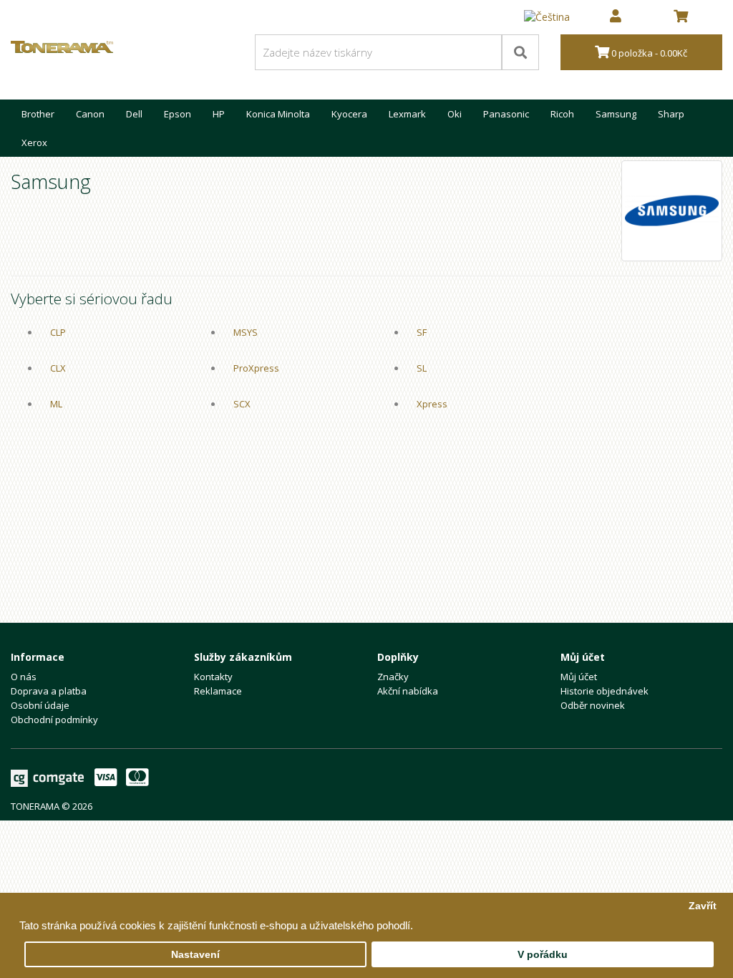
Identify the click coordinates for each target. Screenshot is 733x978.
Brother (37, 113)
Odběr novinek (592, 705)
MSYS (245, 332)
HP (219, 113)
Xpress (432, 403)
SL (422, 368)
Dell (134, 113)
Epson (177, 113)
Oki (454, 113)
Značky (393, 676)
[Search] (520, 52)
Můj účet (578, 676)
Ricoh (562, 113)
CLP (58, 332)
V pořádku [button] (543, 954)
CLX (58, 368)
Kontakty (213, 676)
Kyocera (349, 113)
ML (56, 403)
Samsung (616, 113)
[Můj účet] (615, 17)
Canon (90, 113)
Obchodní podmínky (54, 719)
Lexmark (407, 113)
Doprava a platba (49, 690)
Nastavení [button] (195, 954)
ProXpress (256, 368)
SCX (242, 403)
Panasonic (506, 113)
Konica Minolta (278, 113)
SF (422, 332)
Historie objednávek (604, 690)
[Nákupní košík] (680, 17)
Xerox (34, 142)
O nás (24, 676)
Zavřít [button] (703, 906)
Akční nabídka (407, 690)
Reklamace (218, 690)
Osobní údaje (40, 705)
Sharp (671, 113)
